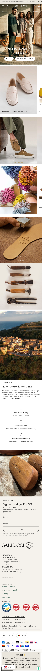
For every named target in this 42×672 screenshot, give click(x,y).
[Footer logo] (17, 545)
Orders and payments (9, 586)
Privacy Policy (7, 535)
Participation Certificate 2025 (13, 623)
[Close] (38, 653)
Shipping (5, 594)
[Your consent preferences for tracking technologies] (38, 668)
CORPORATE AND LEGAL (7, 578)
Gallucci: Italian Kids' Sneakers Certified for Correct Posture (19, 627)
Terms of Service (19, 535)
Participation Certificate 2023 (13, 616)
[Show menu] (3, 6)
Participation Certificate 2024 (13, 619)
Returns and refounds (10, 590)
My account (6, 597)
